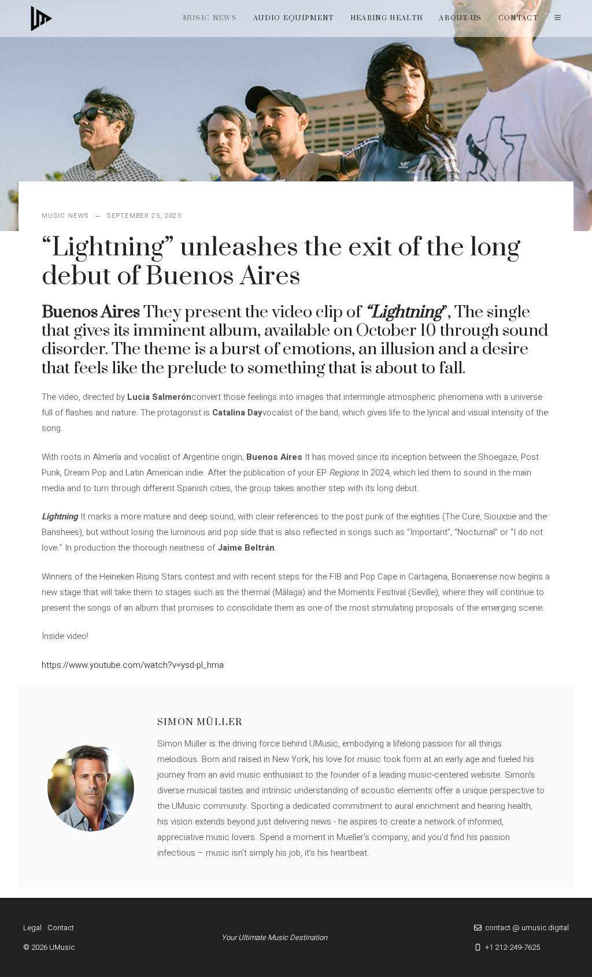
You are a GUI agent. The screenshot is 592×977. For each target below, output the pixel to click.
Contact (518, 18)
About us (460, 18)
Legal (32, 927)
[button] (557, 18)
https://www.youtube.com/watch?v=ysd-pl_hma (133, 665)
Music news (210, 18)
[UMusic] (41, 18)
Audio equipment (293, 18)
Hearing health (386, 18)
